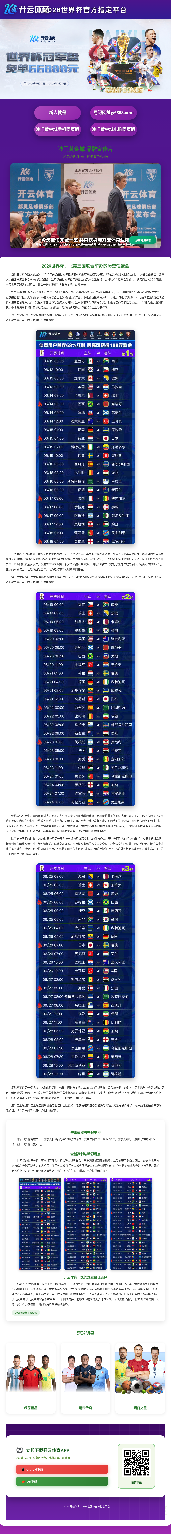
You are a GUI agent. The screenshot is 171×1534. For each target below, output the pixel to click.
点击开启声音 (143, 240)
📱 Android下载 (32, 1469)
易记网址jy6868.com (113, 112)
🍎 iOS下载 (29, 1481)
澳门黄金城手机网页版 (57, 129)
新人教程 (57, 112)
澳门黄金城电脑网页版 (113, 129)
